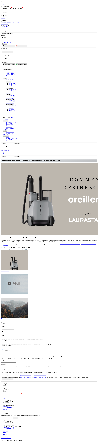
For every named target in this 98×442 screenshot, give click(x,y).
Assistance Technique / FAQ (12, 138)
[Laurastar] (49, 8)
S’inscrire (15, 417)
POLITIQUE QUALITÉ (8, 406)
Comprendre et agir (10, 128)
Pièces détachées (12, 110)
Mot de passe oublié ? (6, 42)
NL (4, 4)
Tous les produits (9, 79)
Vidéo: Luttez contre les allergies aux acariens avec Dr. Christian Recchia (16, 249)
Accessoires (11, 109)
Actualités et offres (7, 68)
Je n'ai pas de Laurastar (6, 350)
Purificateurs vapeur (10, 98)
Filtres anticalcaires (10, 103)
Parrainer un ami (9, 133)
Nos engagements (9, 124)
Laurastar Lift (11, 91)
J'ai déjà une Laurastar (6, 353)
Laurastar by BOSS (10, 72)
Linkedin (5, 435)
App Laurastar (9, 139)
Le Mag (5, 118)
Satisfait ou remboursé (10, 74)
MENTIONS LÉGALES (6, 438)
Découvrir (13, 117)
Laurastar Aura (9, 70)
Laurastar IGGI (12, 96)
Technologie (3, 294)
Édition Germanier (10, 73)
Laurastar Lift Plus (12, 90)
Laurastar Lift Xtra (12, 89)
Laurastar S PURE (12, 84)
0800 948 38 (6, 409)
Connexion (3, 18)
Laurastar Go (11, 85)
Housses (10, 106)
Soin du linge (11, 108)
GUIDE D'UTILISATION (9, 407)
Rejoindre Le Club (10, 132)
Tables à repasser (12, 105)
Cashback (8, 140)
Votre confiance (9, 125)
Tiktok (4, 432)
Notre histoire (9, 127)
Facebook (5, 433)
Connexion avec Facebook (9, 45)
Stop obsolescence (3, 319)
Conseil (7, 137)
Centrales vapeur (9, 86)
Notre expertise (9, 123)
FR (4, 3)
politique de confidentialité (25, 375)
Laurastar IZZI (12, 95)
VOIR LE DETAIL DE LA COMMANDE (10, 22)
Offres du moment (10, 75)
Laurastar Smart (12, 83)
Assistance (5, 134)
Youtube (5, 434)
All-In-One (8, 80)
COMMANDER (4, 24)
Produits (5, 76)
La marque (5, 119)
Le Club (5, 129)
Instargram (5, 431)
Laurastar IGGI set (12, 101)
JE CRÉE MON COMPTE (7, 33)
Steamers (8, 93)
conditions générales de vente (40, 375)
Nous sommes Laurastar (11, 122)
